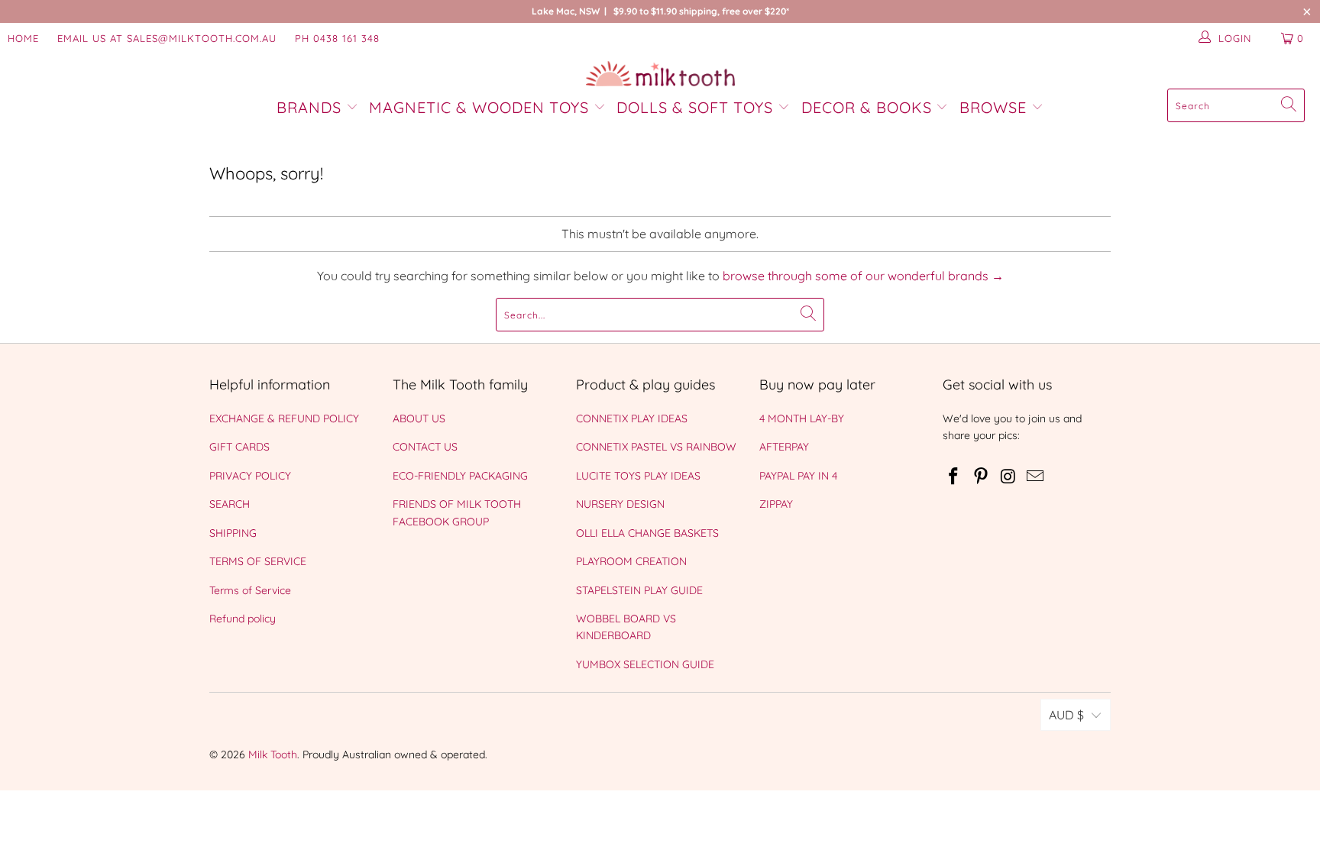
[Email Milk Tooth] (1035, 476)
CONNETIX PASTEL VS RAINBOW (656, 447)
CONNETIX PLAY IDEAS (632, 418)
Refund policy (242, 618)
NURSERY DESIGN (620, 504)
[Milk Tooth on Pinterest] (981, 476)
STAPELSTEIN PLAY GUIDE (639, 590)
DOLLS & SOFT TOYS (694, 107)
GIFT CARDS (239, 447)
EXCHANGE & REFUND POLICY (284, 418)
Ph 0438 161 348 (337, 38)
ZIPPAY (776, 504)
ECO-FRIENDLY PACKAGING (460, 476)
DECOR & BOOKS (866, 107)
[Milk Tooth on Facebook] (954, 476)
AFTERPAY (784, 447)
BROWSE (993, 107)
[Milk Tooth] (660, 75)
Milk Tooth (272, 754)
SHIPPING (233, 533)
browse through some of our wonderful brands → (863, 275)
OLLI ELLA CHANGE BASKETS (647, 533)
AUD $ (1066, 714)
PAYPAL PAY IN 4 (798, 476)
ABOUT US (419, 418)
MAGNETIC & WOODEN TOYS (479, 107)
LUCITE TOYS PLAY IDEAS (638, 476)
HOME (23, 38)
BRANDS (311, 107)
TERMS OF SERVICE (257, 561)
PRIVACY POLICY (250, 476)
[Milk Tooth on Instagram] (1008, 476)
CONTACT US (425, 447)
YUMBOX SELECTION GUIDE (645, 664)
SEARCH (229, 504)
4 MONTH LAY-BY (801, 418)
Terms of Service (250, 590)
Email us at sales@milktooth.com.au (167, 38)
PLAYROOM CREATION (631, 561)
